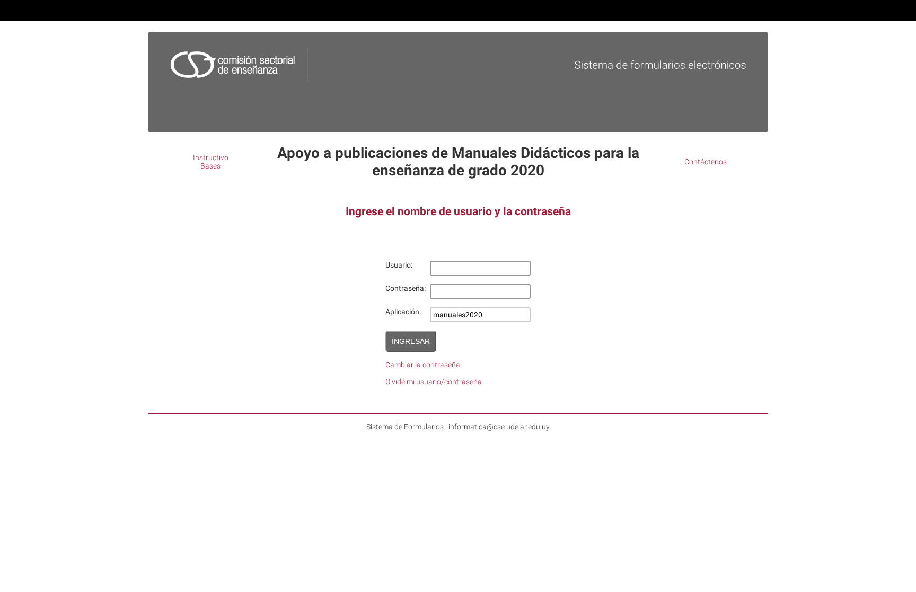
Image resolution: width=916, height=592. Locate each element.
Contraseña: (405, 288)
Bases (210, 166)
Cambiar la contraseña (422, 364)
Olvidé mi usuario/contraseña (433, 381)
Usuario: (398, 265)
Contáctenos (705, 161)
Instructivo (210, 157)
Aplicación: (403, 311)
